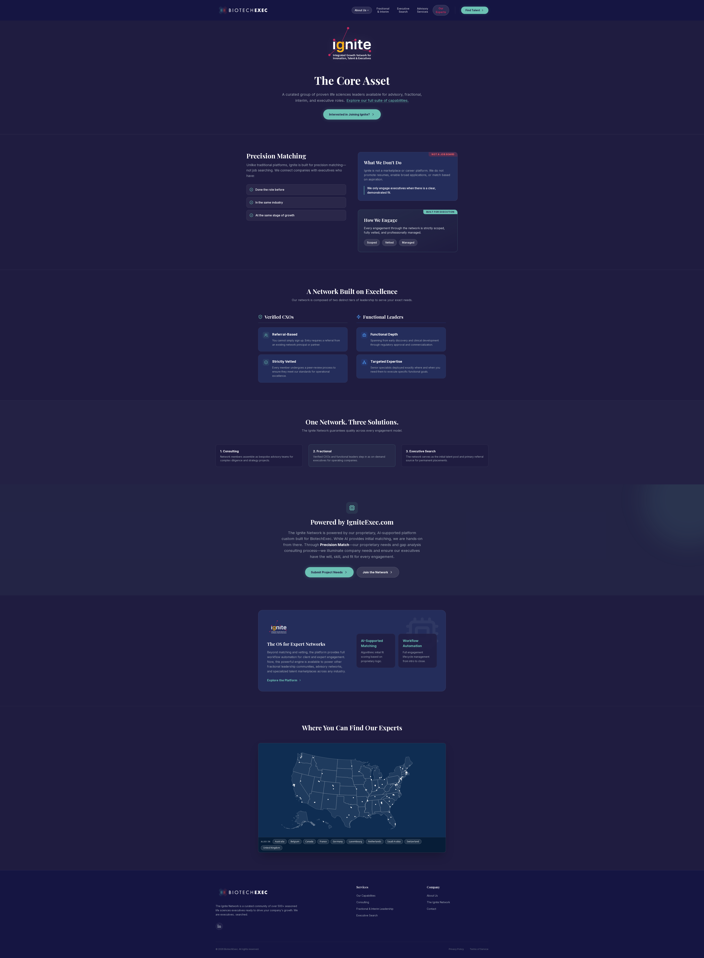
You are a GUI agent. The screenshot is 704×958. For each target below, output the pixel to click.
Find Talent (472, 10)
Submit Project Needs (327, 572)
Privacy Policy (456, 949)
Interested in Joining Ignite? (349, 114)
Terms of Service (479, 949)
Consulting (362, 902)
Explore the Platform (282, 680)
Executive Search (367, 915)
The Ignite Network (438, 902)
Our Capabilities (365, 895)
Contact (431, 908)
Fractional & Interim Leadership (374, 908)
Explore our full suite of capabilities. (377, 100)
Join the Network (375, 572)
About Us (360, 10)
